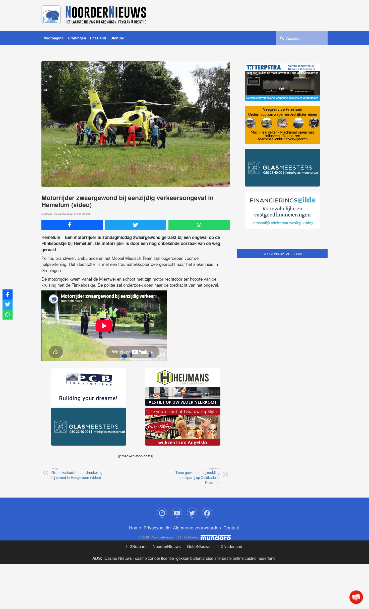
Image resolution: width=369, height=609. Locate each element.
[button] (356, 597)
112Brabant (136, 546)
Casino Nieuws (118, 558)
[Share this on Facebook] (72, 225)
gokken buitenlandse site (198, 558)
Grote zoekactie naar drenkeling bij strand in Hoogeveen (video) (76, 473)
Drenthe (117, 37)
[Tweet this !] (135, 225)
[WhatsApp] (199, 225)
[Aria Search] (282, 37)
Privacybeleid (157, 527)
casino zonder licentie (154, 558)
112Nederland (229, 546)
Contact (231, 527)
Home (135, 527)
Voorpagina (54, 37)
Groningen (77, 37)
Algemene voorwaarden (197, 527)
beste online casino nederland (249, 558)
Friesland (98, 37)
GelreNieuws (198, 546)
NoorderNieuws (167, 546)
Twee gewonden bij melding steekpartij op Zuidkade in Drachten (197, 475)
